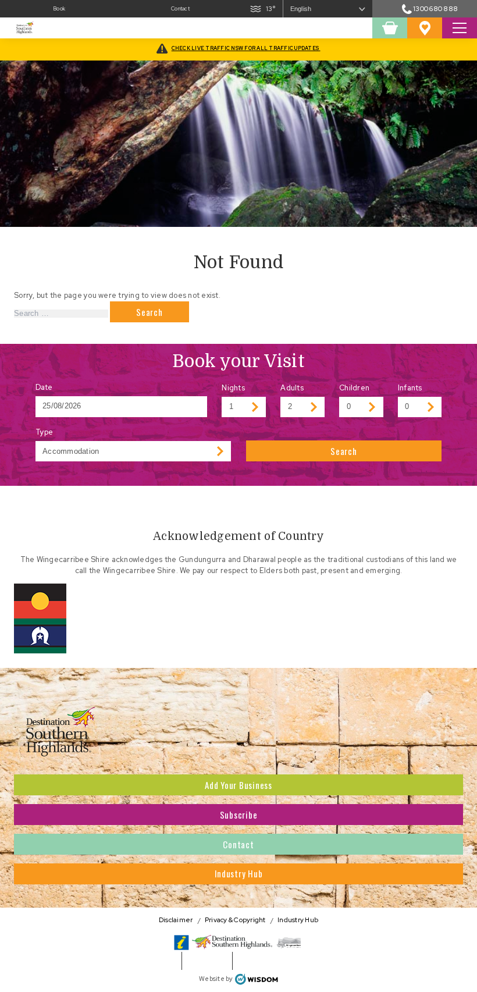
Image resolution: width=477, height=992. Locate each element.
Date (44, 387)
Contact (180, 8)
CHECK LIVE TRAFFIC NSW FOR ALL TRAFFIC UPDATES (246, 48)
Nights (233, 388)
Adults (292, 388)
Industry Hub (239, 873)
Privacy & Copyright (235, 920)
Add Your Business (238, 784)
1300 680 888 (435, 8)
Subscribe (239, 814)
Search (343, 451)
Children (354, 388)
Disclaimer (176, 920)
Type (44, 432)
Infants (410, 388)
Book (59, 8)
